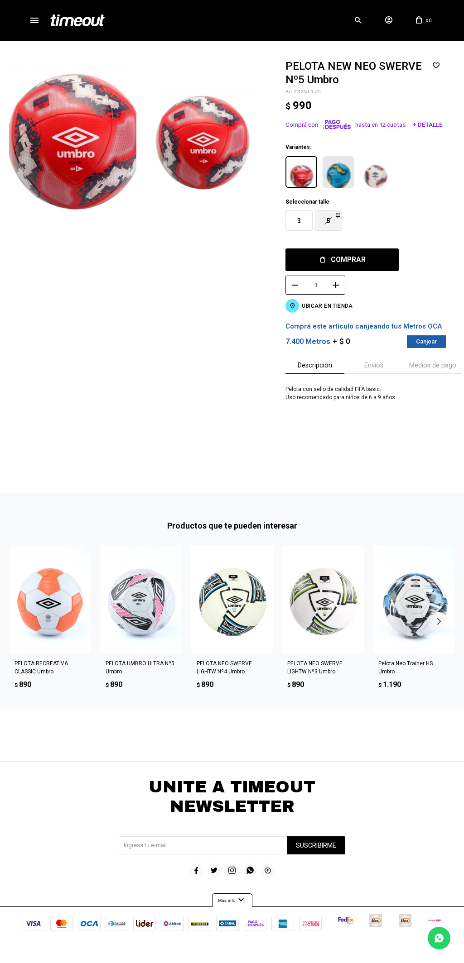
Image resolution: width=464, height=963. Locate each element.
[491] (301, 172)
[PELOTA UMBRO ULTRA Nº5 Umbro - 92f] (141, 599)
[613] (338, 172)
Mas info (232, 900)
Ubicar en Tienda (327, 306)
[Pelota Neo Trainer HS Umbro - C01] (414, 599)
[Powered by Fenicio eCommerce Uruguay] (269, 951)
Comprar (348, 259)
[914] (376, 172)
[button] (358, 20)
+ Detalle (428, 124)
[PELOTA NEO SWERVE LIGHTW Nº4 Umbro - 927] (232, 599)
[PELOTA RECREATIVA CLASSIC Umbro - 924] (50, 599)
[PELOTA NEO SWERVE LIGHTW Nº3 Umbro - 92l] (323, 599)
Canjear (426, 341)
